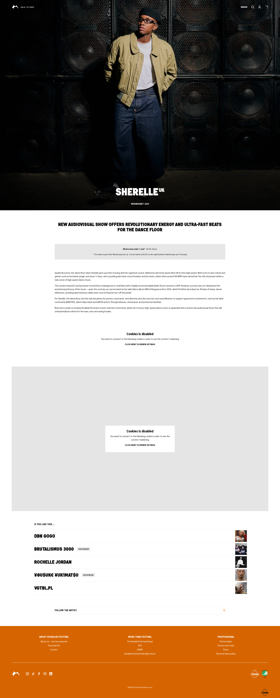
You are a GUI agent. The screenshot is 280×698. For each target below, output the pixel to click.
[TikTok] (33, 674)
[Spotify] (45, 674)
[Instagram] (27, 674)
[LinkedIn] (50, 674)
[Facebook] (39, 674)
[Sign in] (259, 7)
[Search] (252, 7)
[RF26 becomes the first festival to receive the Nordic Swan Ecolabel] (264, 674)
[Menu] (266, 7)
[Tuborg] (255, 674)
